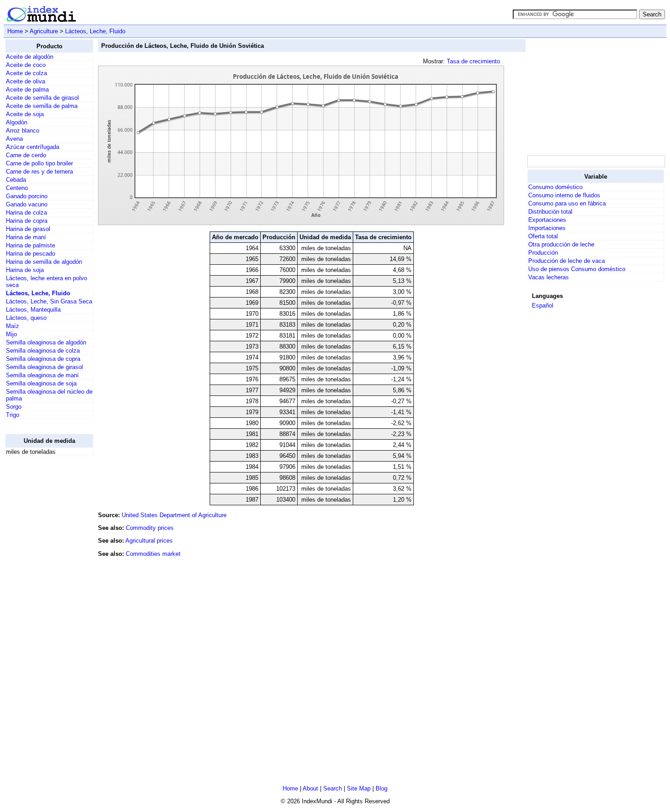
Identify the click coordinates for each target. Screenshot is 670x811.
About (310, 788)
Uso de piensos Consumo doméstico (576, 269)
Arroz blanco (22, 130)
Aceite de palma (27, 89)
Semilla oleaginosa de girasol (44, 367)
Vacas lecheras (548, 277)
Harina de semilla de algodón (44, 261)
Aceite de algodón (29, 56)
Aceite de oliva (25, 81)
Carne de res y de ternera (39, 171)
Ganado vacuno (26, 204)
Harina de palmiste (30, 245)
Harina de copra (26, 220)
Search (332, 788)
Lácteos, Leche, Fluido (95, 31)
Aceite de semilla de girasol (42, 97)
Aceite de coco (26, 65)
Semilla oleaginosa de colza (43, 350)
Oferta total (543, 236)
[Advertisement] (41, 600)
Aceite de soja (25, 114)
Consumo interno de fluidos (564, 195)
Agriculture (44, 31)
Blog (381, 788)
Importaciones (547, 228)
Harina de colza (26, 212)
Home (15, 31)
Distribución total (550, 211)
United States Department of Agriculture (174, 515)
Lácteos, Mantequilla (33, 309)
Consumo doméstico (555, 187)
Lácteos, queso (26, 317)
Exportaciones (547, 219)
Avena (14, 138)
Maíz (12, 326)
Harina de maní (26, 237)
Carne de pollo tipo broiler (39, 163)
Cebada (16, 179)
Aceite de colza (26, 73)
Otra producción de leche (561, 244)
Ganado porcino (26, 196)
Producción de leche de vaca (566, 260)
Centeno (17, 188)
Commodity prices (150, 527)
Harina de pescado (30, 253)
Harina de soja (25, 270)
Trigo (12, 414)
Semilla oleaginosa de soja (41, 383)
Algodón (16, 122)
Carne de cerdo (26, 155)
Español (542, 305)
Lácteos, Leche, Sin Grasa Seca (49, 301)
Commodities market (153, 553)
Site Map (359, 788)
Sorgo (13, 406)
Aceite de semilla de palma (41, 106)
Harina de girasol (28, 229)
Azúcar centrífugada (32, 147)
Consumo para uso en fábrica (567, 203)
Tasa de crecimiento (473, 61)
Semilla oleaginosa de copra (43, 358)
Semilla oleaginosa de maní (42, 375)
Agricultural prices (149, 540)
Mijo (11, 334)
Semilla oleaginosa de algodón (46, 342)
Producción (543, 252)
